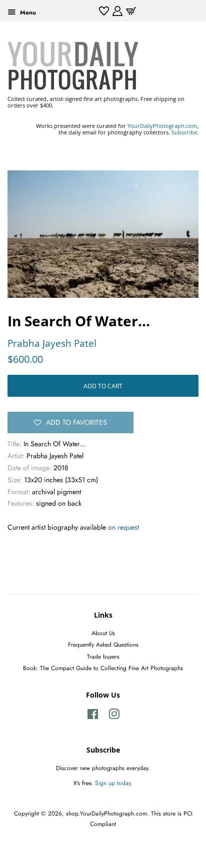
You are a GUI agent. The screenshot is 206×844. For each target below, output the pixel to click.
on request (123, 527)
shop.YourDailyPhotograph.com (106, 813)
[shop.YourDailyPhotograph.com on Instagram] (114, 716)
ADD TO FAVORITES (76, 422)
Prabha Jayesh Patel (52, 343)
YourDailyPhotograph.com (162, 125)
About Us (103, 633)
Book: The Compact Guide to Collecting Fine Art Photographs (103, 668)
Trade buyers (103, 656)
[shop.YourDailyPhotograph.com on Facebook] (92, 716)
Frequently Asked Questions (103, 644)
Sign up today (112, 783)
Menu (27, 12)
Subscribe (184, 132)
